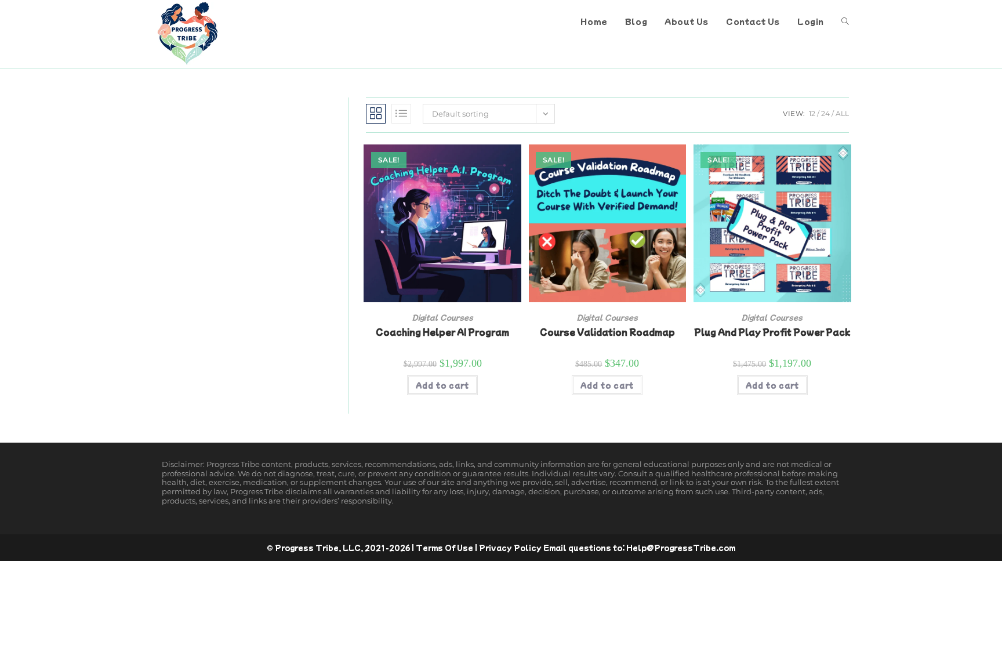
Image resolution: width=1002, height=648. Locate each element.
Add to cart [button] (442, 385)
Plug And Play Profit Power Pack (772, 332)
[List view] (401, 114)
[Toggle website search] (845, 21)
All (842, 113)
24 (825, 113)
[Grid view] (376, 114)
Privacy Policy (510, 547)
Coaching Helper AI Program (442, 332)
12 (812, 113)
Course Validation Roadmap (607, 332)
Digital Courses (442, 317)
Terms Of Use (444, 547)
